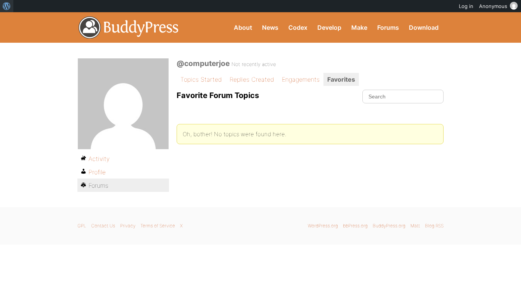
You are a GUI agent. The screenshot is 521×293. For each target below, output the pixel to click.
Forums (388, 27)
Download (424, 27)
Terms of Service (157, 226)
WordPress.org (323, 226)
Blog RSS (434, 226)
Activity (98, 159)
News (270, 27)
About (243, 27)
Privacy (127, 226)
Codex (297, 27)
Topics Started (201, 79)
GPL (81, 226)
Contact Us (103, 226)
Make (359, 27)
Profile (97, 172)
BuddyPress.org (128, 27)
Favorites (341, 79)
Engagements (301, 79)
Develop (329, 27)
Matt (415, 226)
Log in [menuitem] (466, 6)
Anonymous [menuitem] (493, 6)
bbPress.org (355, 226)
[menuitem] (6, 6)
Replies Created (252, 79)
